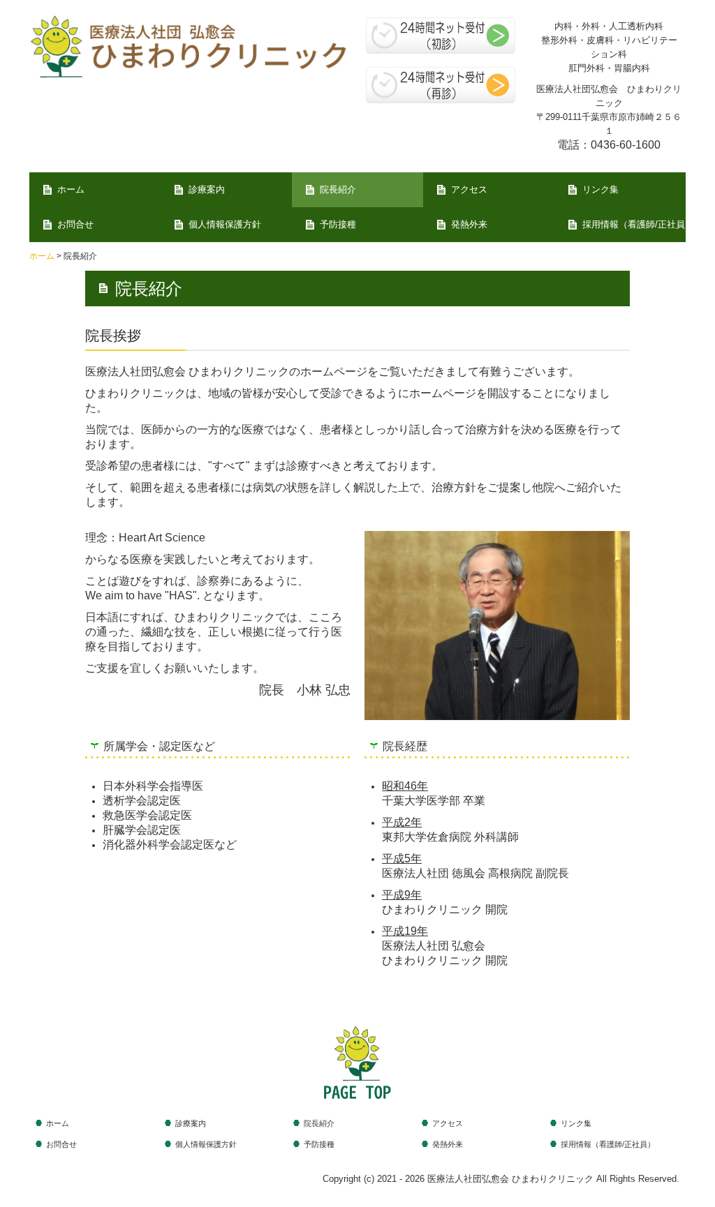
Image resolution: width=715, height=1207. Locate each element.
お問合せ (75, 224)
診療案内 (207, 189)
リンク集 (600, 189)
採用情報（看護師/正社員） (634, 224)
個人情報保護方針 (225, 224)
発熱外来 (469, 224)
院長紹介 (338, 189)
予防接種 (338, 224)
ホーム (70, 189)
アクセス (469, 189)
